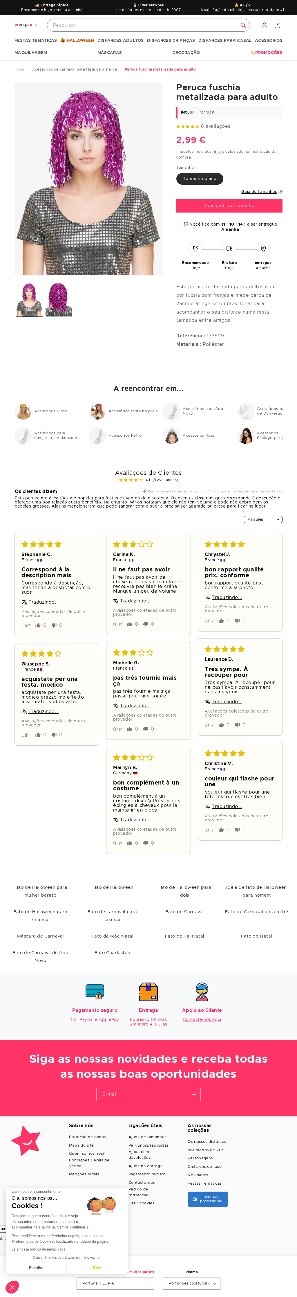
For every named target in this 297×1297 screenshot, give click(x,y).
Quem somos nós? (87, 1154)
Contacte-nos (141, 1183)
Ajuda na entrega (145, 1166)
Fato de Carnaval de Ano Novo (40, 957)
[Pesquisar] (243, 25)
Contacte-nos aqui (202, 1020)
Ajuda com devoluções (139, 1155)
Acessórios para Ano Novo (203, 411)
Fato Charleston (112, 953)
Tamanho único (200, 179)
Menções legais (84, 1174)
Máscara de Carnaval (40, 936)
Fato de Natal (256, 936)
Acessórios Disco (51, 411)
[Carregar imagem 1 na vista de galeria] (29, 299)
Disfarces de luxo (205, 1167)
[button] (36, 41)
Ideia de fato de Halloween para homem (256, 891)
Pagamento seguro (147, 1174)
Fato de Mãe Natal (112, 936)
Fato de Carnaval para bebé (256, 912)
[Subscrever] (194, 1094)
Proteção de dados (87, 1137)
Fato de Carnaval (184, 912)
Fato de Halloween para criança (40, 916)
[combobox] (148, 25)
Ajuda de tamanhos (147, 1137)
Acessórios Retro (125, 436)
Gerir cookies (141, 1203)
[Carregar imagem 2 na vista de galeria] (59, 299)
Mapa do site (81, 1145)
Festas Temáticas (205, 1184)
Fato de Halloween (112, 887)
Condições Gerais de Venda (89, 1163)
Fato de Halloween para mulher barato (40, 891)
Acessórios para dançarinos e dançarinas (58, 435)
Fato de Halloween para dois (184, 891)
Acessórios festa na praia (133, 411)
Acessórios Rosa (198, 436)
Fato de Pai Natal (184, 936)
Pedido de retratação (138, 1192)
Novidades (198, 1175)
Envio (219, 151)
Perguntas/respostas (148, 1145)
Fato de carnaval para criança (112, 916)
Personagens (200, 1158)
